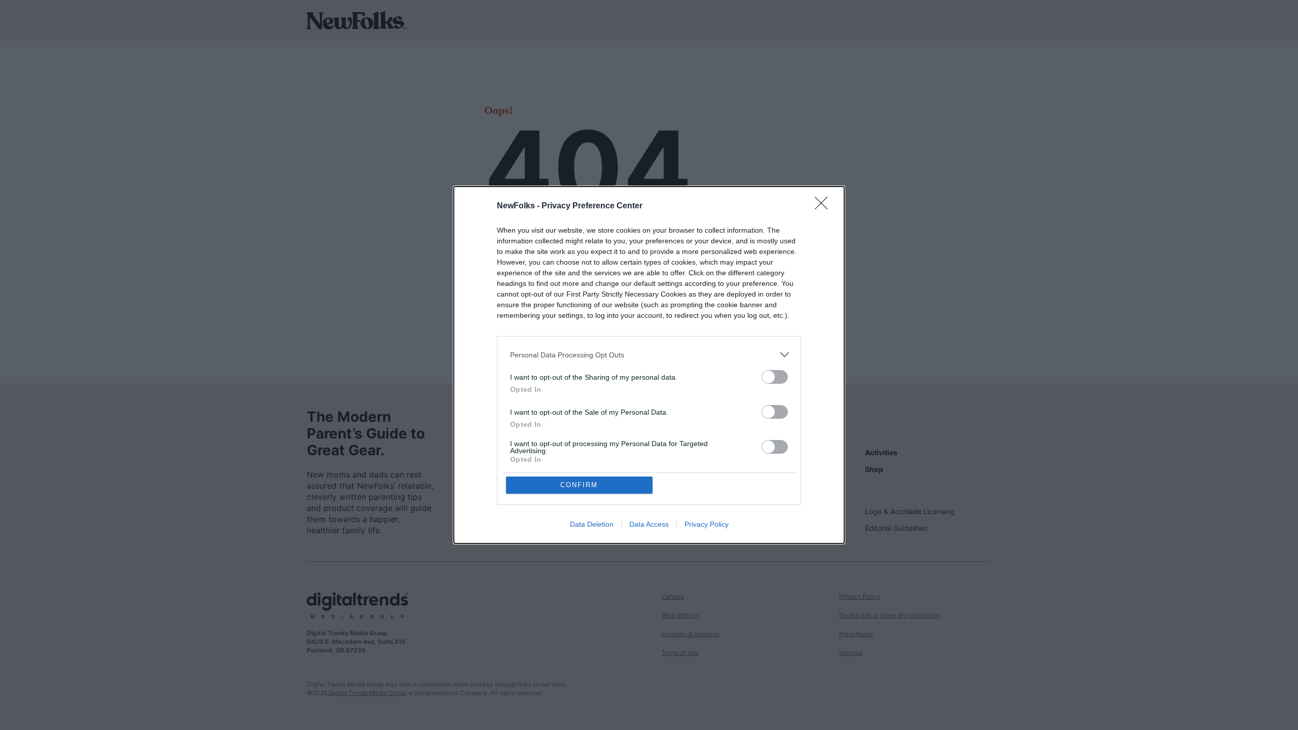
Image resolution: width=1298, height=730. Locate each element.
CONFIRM (579, 485)
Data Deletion (592, 524)
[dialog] (649, 365)
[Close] (824, 206)
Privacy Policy (706, 524)
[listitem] (649, 354)
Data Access (649, 524)
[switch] (775, 377)
